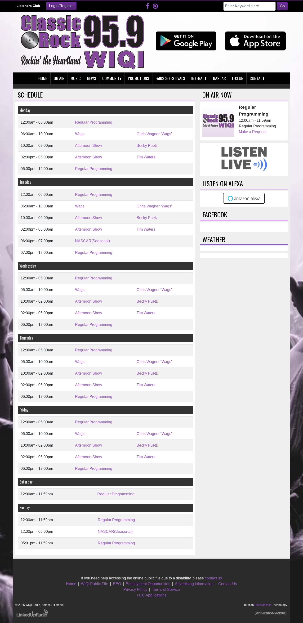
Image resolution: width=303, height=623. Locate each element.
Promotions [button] (138, 78)
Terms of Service (166, 589)
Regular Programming (93, 122)
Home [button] (42, 78)
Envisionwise (263, 605)
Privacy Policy (135, 589)
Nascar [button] (219, 78)
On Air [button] (59, 78)
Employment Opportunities (148, 584)
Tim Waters (146, 157)
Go (282, 6)
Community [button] (111, 78)
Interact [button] (199, 78)
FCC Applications (151, 595)
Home (71, 584)
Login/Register (61, 6)
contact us (213, 578)
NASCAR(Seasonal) (92, 241)
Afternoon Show (88, 145)
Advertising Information (194, 584)
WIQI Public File (94, 584)
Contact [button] (257, 78)
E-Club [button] (237, 78)
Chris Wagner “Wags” (154, 134)
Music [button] (76, 78)
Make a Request (252, 132)
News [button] (91, 78)
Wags (80, 134)
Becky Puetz (147, 145)
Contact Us (227, 584)
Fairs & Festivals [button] (170, 78)
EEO (117, 584)
